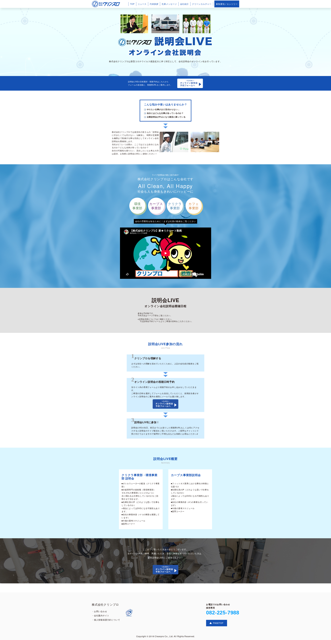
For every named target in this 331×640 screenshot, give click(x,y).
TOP (132, 3)
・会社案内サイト (100, 615)
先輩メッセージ (169, 3)
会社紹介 (184, 3)
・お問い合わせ (99, 611)
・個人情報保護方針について (106, 619)
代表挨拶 (154, 3)
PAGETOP (218, 623)
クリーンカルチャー (202, 3)
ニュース (142, 3)
